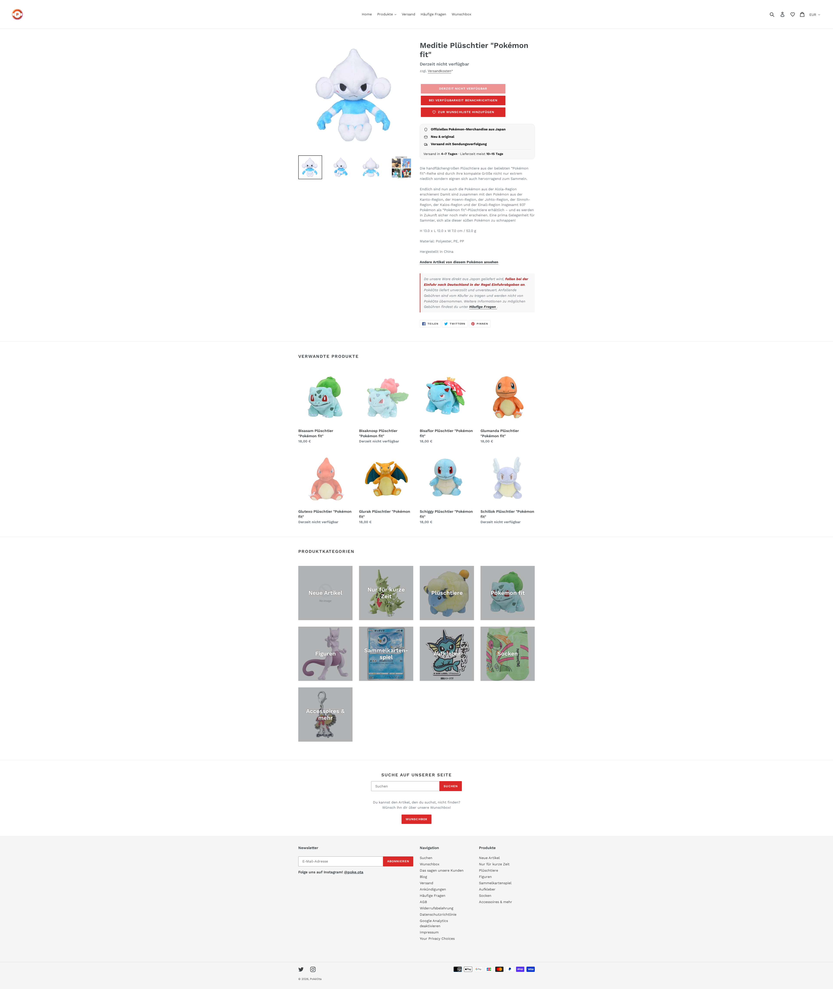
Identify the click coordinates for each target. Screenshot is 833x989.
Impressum (429, 932)
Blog (423, 877)
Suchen (451, 786)
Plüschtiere (488, 870)
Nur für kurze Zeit (494, 864)
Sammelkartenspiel (495, 883)
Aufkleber (487, 889)
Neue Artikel (489, 858)
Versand (426, 883)
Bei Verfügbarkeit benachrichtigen (463, 100)
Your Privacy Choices (437, 938)
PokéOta (315, 979)
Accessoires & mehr (495, 902)
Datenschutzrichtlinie (438, 914)
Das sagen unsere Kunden (442, 870)
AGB (423, 902)
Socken (485, 896)
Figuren (485, 877)
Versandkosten (439, 71)
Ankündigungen (433, 889)
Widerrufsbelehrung (436, 908)
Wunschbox (416, 819)
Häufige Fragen (483, 307)
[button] (792, 14)
